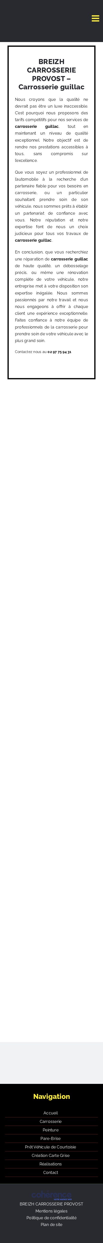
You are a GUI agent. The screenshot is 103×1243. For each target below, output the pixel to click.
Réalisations (51, 1164)
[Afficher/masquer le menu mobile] (96, 18)
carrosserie (26, 126)
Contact (50, 1172)
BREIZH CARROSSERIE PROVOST (51, 1204)
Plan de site (51, 1224)
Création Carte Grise (51, 1155)
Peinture (50, 1130)
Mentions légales (52, 1211)
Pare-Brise (50, 1138)
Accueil (51, 1113)
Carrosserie (51, 1121)
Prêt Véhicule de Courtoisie (50, 1147)
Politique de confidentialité (51, 1217)
